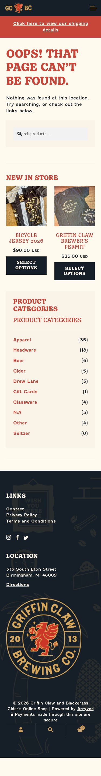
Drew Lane (26, 381)
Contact (15, 509)
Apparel (22, 339)
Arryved (85, 709)
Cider (19, 371)
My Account (21, 729)
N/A (17, 412)
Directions (17, 584)
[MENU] (93, 8)
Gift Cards (25, 391)
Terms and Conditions (31, 521)
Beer (18, 360)
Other (20, 422)
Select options (26, 265)
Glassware (25, 402)
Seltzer (21, 433)
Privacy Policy (21, 515)
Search (50, 729)
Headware (24, 350)
